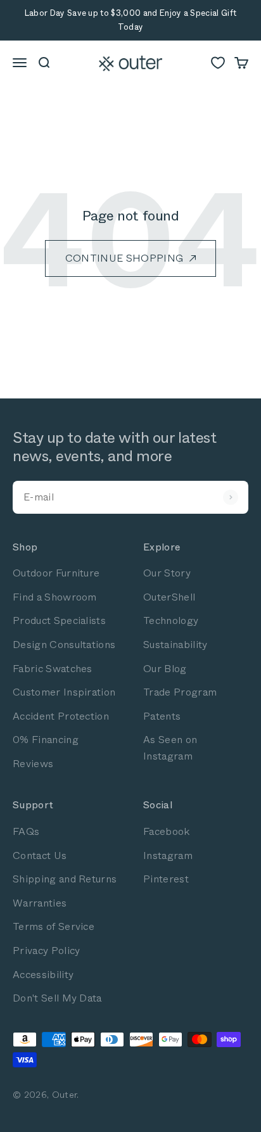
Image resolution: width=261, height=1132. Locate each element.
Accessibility (43, 974)
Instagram (168, 855)
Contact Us (40, 855)
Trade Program (180, 692)
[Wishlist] (218, 62)
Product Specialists (59, 620)
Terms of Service (53, 926)
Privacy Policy (46, 950)
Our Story (167, 573)
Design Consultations (64, 644)
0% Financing (46, 739)
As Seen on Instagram (170, 747)
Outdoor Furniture (56, 573)
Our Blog (165, 668)
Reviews (33, 763)
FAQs (26, 831)
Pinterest (166, 879)
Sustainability (175, 644)
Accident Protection (61, 716)
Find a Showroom (55, 597)
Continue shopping (124, 258)
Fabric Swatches (52, 668)
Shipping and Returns (65, 879)
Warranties (40, 903)
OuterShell (169, 597)
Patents (162, 716)
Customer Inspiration (64, 692)
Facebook (166, 831)
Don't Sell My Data (57, 998)
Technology (170, 620)
